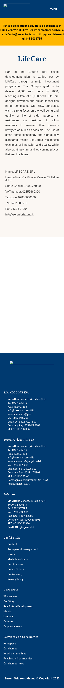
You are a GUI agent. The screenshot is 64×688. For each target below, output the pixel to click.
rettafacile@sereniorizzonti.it (21, 34)
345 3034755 (33, 38)
